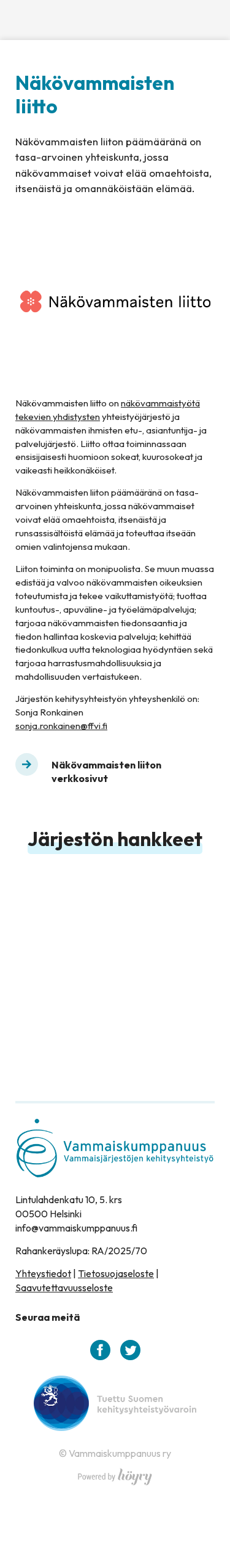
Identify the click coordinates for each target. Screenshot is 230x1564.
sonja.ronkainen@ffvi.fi (61, 726)
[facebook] (100, 1350)
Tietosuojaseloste (116, 1273)
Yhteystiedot (43, 1273)
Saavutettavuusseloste (64, 1287)
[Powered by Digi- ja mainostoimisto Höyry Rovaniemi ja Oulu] (115, 1473)
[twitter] (130, 1350)
